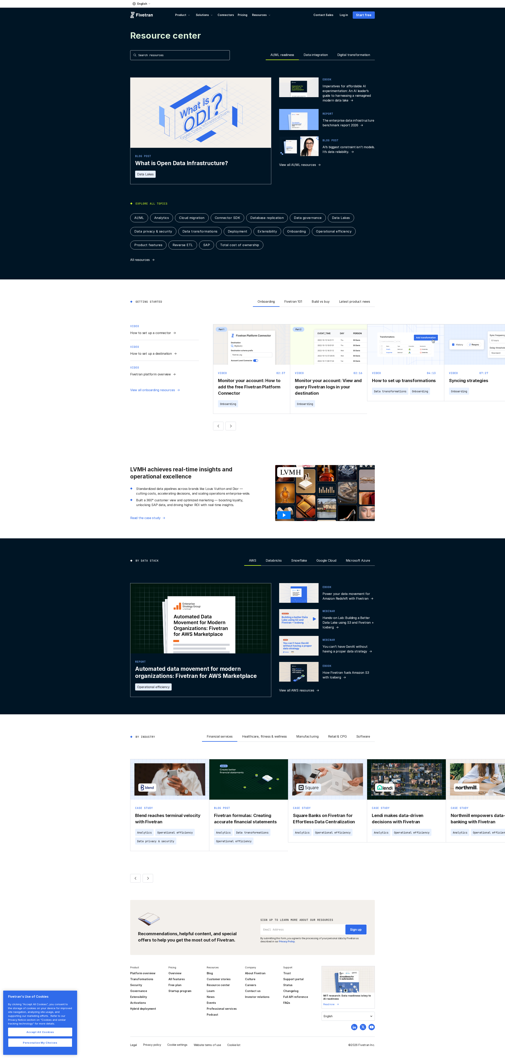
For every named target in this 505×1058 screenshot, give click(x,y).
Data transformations (200, 231)
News (210, 996)
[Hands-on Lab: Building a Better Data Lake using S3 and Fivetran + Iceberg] (327, 619)
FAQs (286, 1002)
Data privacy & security (153, 231)
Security (136, 985)
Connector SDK (227, 218)
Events (211, 1002)
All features (176, 979)
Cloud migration (192, 218)
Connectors (226, 15)
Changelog (290, 991)
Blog (210, 973)
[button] (141, 4)
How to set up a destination (151, 353)
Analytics (161, 218)
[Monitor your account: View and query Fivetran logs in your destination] (328, 369)
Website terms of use (207, 1045)
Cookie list (233, 1045)
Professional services (222, 1008)
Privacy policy (152, 1044)
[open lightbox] (285, 515)
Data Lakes (145, 174)
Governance (138, 991)
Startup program (179, 991)
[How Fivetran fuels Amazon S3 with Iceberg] (327, 672)
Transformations (141, 979)
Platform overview (142, 973)
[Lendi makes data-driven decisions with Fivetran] (406, 800)
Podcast (212, 1014)
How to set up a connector (150, 333)
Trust (287, 973)
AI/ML (139, 218)
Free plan (174, 985)
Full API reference (295, 996)
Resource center (218, 985)
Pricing (242, 15)
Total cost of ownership (239, 245)
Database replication (267, 218)
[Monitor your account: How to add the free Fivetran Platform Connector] (251, 369)
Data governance (308, 218)
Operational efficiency (334, 231)
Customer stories (219, 979)
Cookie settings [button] (177, 1044)
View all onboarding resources (152, 390)
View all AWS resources (296, 690)
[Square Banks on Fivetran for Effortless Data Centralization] (327, 800)
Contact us (252, 991)
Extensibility (267, 231)
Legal (133, 1045)
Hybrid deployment (143, 1008)
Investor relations (257, 996)
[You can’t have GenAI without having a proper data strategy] (327, 646)
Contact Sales (323, 15)
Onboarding (296, 231)
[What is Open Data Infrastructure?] (200, 131)
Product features (148, 245)
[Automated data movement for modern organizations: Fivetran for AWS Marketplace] (200, 640)
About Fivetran (255, 973)
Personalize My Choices (40, 1042)
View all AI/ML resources (297, 165)
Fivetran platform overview (150, 374)
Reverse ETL (183, 245)
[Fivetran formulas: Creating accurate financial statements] (248, 805)
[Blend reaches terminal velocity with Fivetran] (169, 805)
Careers (250, 985)
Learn (211, 991)
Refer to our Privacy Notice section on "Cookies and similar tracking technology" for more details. (37, 1019)
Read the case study (145, 518)
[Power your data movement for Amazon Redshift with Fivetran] (327, 593)
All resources (140, 260)
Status (288, 985)
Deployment (237, 231)
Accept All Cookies (40, 1032)
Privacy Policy (287, 941)
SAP (206, 245)
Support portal (293, 979)
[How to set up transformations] (405, 362)
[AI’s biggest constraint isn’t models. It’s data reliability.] (327, 146)
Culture (250, 979)
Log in (344, 15)
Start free (363, 15)
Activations (138, 1002)
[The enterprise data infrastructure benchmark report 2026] (327, 119)
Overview (174, 973)
